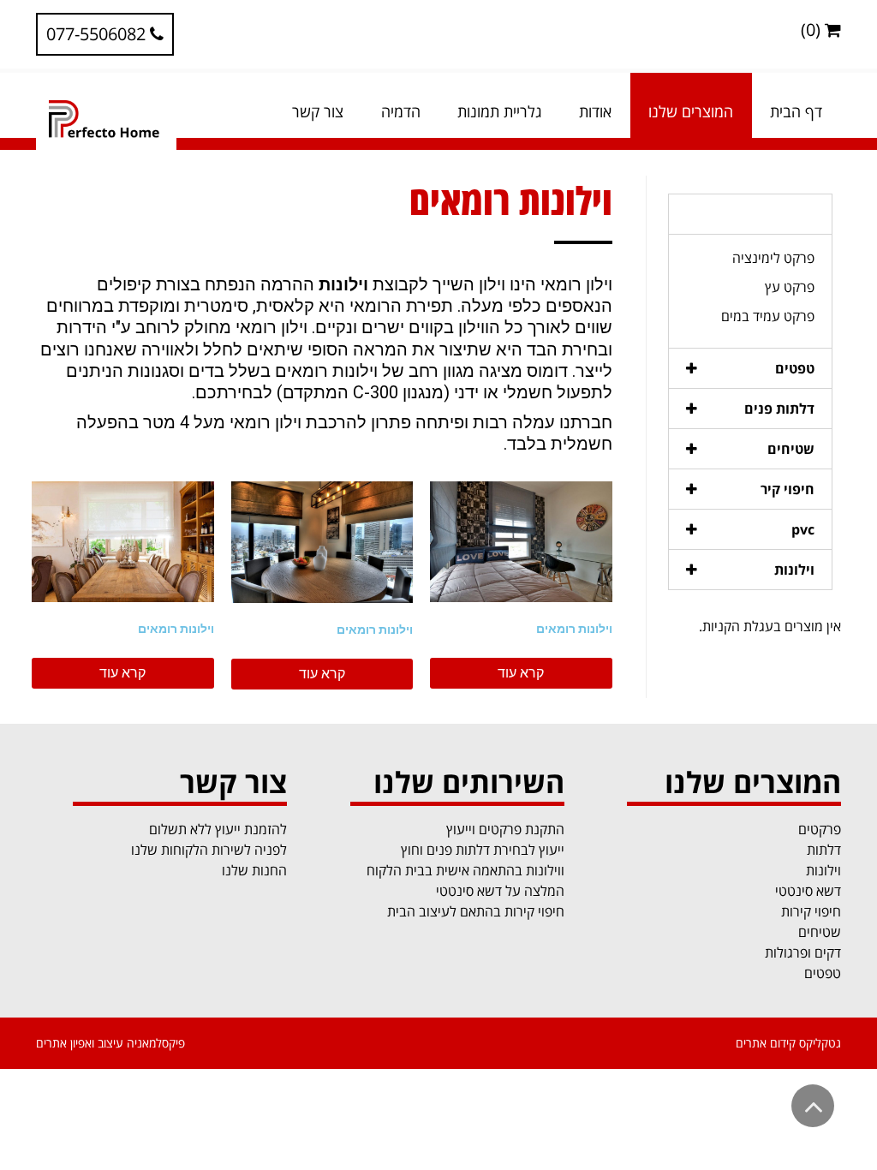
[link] (105, 34)
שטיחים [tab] (790, 448)
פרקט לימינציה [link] (773, 257)
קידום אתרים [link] (766, 1043)
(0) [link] (813, 29)
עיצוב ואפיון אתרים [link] (79, 1043)
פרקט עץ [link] (789, 287)
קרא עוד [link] (521, 673)
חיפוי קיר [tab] (787, 489)
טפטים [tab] (794, 368)
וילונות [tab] (794, 569)
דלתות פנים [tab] (779, 408)
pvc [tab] (802, 529)
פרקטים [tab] (791, 214)
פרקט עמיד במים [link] (767, 316)
